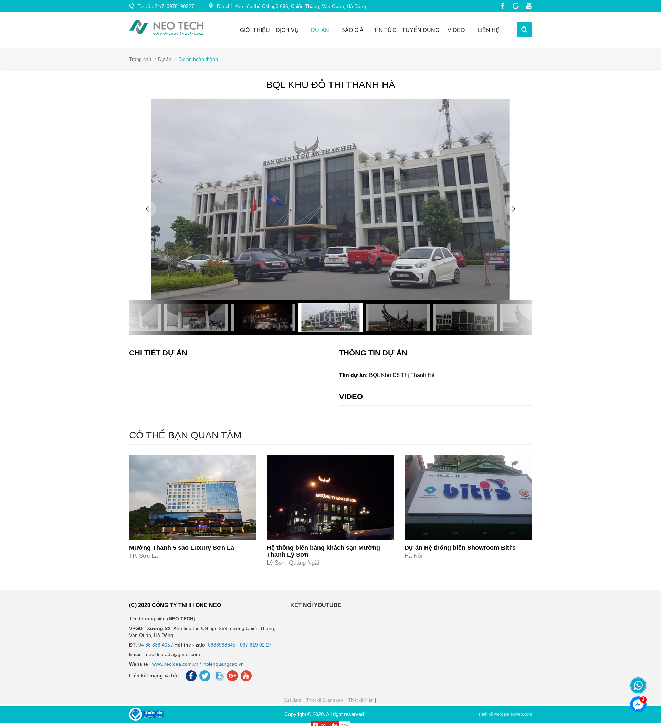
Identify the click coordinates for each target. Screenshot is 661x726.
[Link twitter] (205, 677)
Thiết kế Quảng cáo (324, 700)
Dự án (320, 30)
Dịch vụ (287, 30)
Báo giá (352, 30)
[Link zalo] (219, 679)
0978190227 (180, 6)
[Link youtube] (527, 6)
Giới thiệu (255, 30)
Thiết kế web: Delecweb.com (505, 714)
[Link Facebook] (501, 6)
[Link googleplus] (514, 6)
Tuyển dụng (420, 30)
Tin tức (385, 30)
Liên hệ (489, 30)
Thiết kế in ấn (361, 700)
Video (456, 30)
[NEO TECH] (166, 27)
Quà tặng (292, 700)
